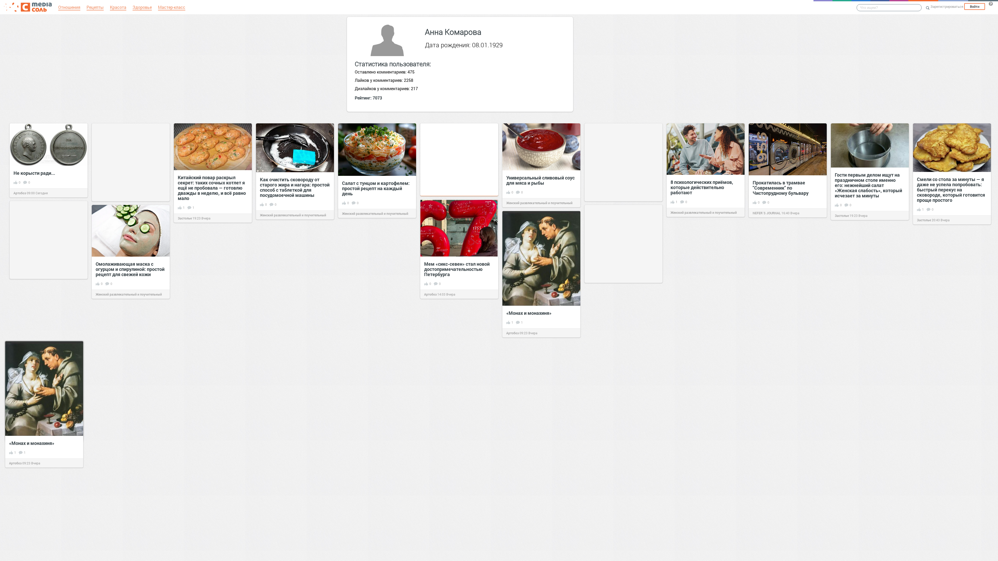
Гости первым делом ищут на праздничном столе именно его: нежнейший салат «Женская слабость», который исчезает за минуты (868, 185)
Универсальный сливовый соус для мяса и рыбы (540, 180)
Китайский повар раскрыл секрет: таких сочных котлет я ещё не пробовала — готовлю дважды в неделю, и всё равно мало (212, 188)
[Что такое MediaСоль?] (991, 4)
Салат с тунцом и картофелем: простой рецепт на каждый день (376, 188)
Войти (974, 6)
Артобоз (20, 193)
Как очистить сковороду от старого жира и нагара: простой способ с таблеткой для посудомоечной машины (295, 187)
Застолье (185, 218)
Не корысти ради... (34, 173)
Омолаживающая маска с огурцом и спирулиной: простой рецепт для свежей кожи (130, 269)
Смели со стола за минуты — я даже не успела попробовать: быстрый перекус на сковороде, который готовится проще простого (951, 190)
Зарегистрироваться (946, 6)
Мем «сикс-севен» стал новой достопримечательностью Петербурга (457, 269)
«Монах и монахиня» (528, 313)
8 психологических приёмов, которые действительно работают (702, 187)
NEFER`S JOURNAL (767, 213)
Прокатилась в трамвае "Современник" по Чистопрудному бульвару (781, 188)
